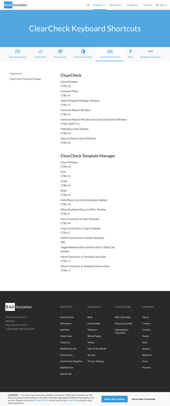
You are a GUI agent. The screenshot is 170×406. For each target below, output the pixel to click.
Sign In (162, 4)
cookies (71, 400)
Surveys (91, 354)
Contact (147, 4)
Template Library (18, 57)
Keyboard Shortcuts (112, 56)
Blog (89, 317)
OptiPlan (64, 329)
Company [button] (132, 4)
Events (145, 336)
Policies (146, 367)
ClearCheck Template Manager (25, 78)
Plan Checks (60, 57)
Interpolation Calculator (121, 331)
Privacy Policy (41, 400)
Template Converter (150, 57)
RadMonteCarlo (68, 348)
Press (145, 361)
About (145, 317)
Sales (144, 342)
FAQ (130, 57)
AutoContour (67, 317)
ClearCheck (16, 73)
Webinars (92, 329)
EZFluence (65, 323)
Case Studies (93, 323)
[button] (88, 5)
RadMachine (66, 367)
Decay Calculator (124, 323)
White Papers (94, 336)
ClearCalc (65, 342)
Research (147, 354)
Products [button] (98, 4)
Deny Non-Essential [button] (143, 399)
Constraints (40, 57)
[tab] (112, 84)
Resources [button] (115, 4)
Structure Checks (83, 57)
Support (146, 348)
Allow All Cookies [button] (114, 399)
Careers (146, 323)
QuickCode (66, 373)
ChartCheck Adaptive (71, 361)
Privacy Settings (95, 361)
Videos (91, 342)
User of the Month (96, 348)
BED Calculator (123, 317)
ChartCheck (66, 354)
